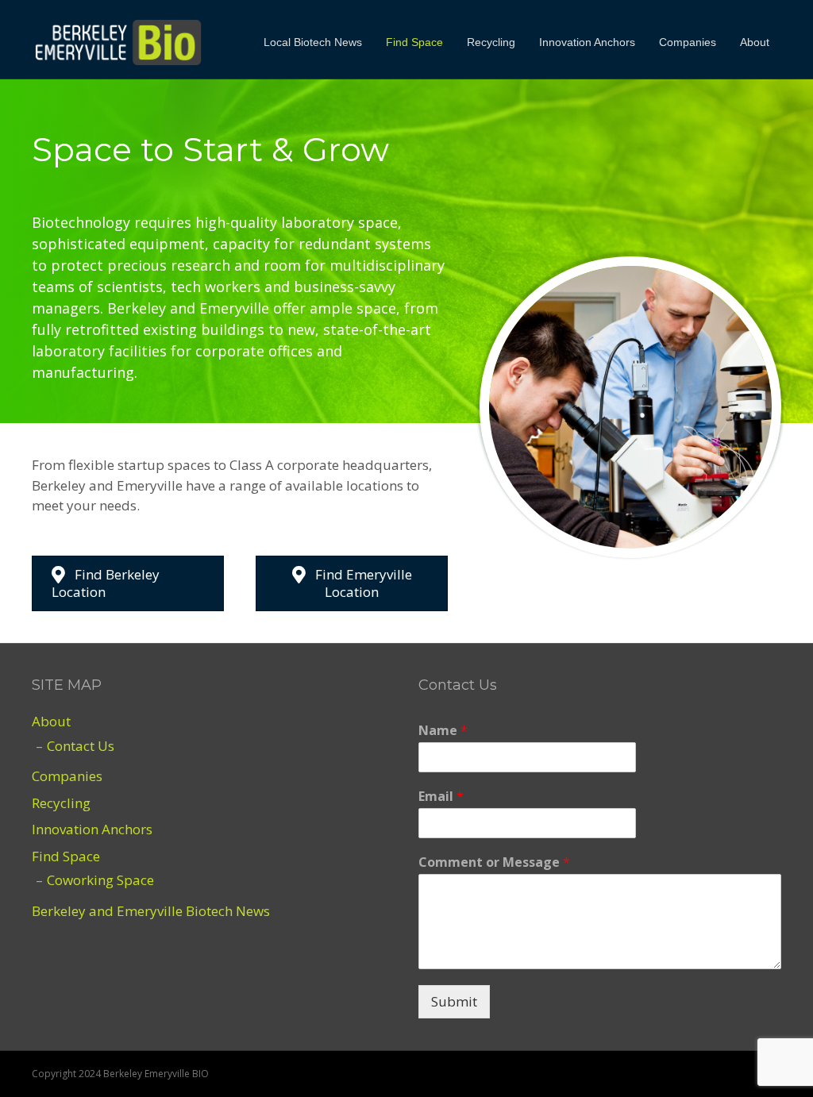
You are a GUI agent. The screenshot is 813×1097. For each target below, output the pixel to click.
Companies (687, 42)
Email (441, 796)
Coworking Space (100, 880)
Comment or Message (494, 862)
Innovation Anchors (587, 42)
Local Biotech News (313, 42)
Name (443, 730)
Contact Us (80, 746)
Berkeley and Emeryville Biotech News (151, 911)
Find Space (414, 42)
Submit (454, 1001)
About (754, 42)
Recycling (491, 42)
